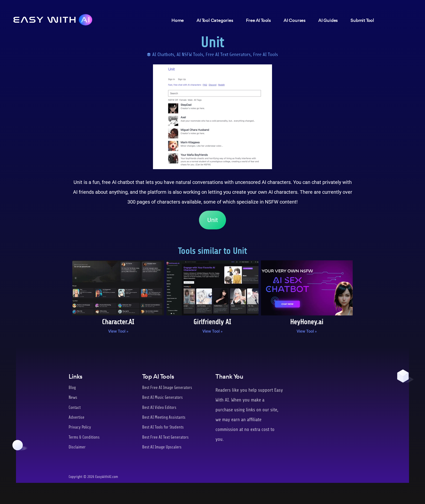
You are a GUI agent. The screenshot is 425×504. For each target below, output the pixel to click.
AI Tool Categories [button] (215, 20)
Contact (75, 407)
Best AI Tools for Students (163, 427)
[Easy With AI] (53, 18)
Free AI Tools (265, 54)
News (73, 397)
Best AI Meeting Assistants (163, 417)
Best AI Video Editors (159, 407)
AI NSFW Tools (190, 54)
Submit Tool (362, 20)
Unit (212, 220)
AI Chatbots (163, 54)
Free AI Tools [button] (258, 20)
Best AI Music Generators (162, 397)
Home (177, 20)
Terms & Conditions (84, 437)
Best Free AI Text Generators (165, 437)
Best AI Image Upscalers (162, 447)
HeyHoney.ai (306, 322)
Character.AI (118, 322)
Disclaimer (77, 447)
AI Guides (328, 20)
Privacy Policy (80, 427)
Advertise (76, 417)
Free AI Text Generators (228, 54)
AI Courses (294, 20)
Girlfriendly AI (212, 322)
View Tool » (118, 331)
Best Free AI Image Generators (167, 387)
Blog (72, 387)
